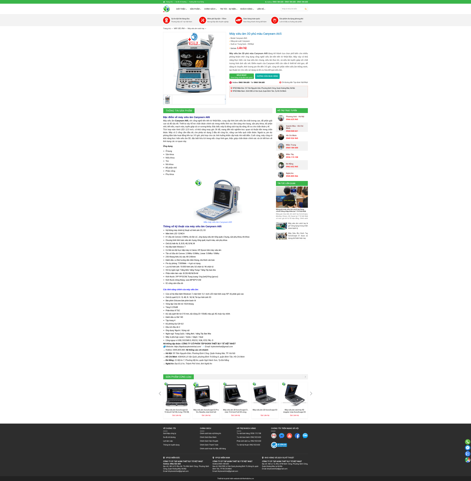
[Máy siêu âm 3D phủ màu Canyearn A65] (194, 63)
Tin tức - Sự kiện (228, 9)
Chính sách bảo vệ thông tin (210, 433)
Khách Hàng (246, 9)
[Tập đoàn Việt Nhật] (168, 9)
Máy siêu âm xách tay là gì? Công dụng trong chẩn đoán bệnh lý (298, 225)
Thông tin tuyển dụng (171, 445)
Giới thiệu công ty (169, 433)
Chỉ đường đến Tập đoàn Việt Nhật (295, 82)
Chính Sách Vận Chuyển (209, 441)
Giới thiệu (180, 9)
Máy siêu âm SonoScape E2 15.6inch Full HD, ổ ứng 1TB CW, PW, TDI (176, 412)
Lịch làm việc (168, 441)
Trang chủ (167, 28)
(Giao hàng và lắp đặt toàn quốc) (242, 76)
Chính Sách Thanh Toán (209, 445)
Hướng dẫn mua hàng (267, 76)
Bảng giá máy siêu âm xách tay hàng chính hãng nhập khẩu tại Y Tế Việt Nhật (291, 210)
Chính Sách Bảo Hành (208, 437)
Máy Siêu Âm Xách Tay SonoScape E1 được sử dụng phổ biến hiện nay (298, 235)
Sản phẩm (195, 9)
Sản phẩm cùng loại (178, 376)
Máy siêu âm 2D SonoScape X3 (265, 410)
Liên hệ (260, 9)
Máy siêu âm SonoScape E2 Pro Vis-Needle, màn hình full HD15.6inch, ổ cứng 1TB (206, 412)
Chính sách (209, 9)
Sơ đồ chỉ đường (169, 437)
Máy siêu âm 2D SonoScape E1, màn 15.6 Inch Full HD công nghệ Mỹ (235, 412)
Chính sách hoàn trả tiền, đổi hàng (213, 449)
